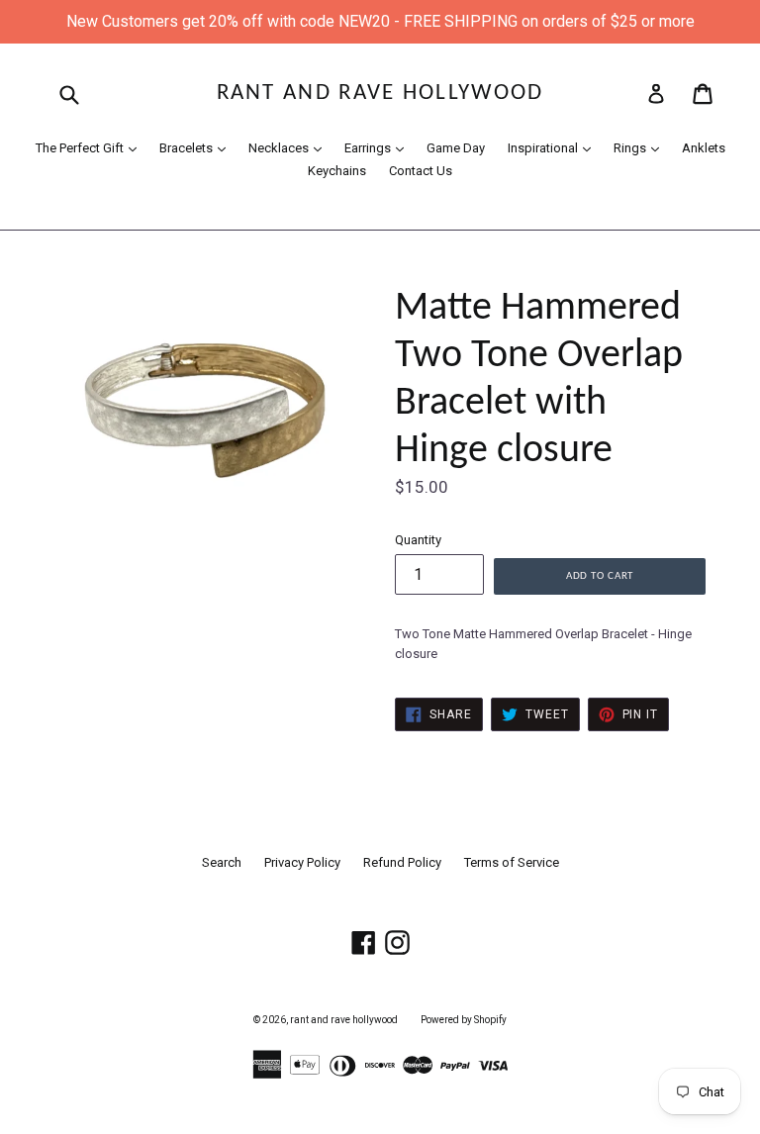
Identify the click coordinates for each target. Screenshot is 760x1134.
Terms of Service (511, 862)
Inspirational (554, 147)
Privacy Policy (302, 862)
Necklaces (290, 147)
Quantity (418, 539)
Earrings (379, 147)
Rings (641, 147)
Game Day (456, 148)
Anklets (703, 148)
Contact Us (420, 170)
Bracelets (197, 147)
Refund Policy (402, 862)
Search (221, 862)
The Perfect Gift (91, 147)
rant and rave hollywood (380, 93)
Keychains (337, 170)
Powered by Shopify (464, 1019)
